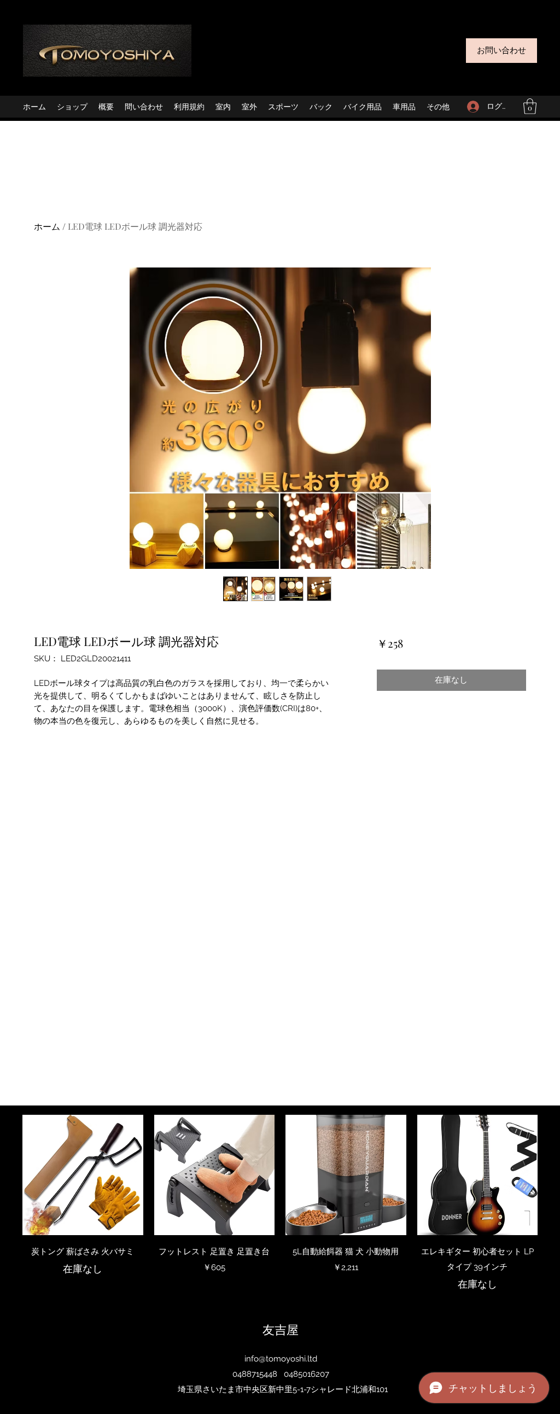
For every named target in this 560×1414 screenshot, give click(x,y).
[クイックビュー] (82, 1175)
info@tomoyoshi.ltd (280, 1359)
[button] (529, 106)
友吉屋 (280, 1329)
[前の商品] (6, 1174)
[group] (280, 1203)
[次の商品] (553, 1174)
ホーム (47, 226)
